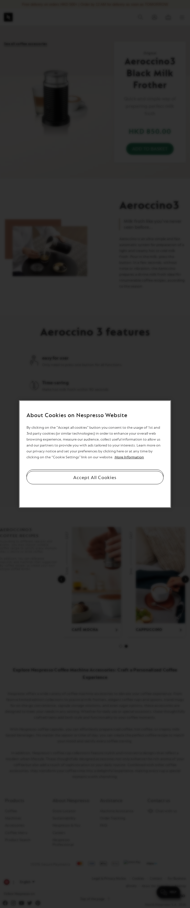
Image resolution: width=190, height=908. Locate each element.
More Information (129, 457)
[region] (95, 454)
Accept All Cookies (95, 478)
